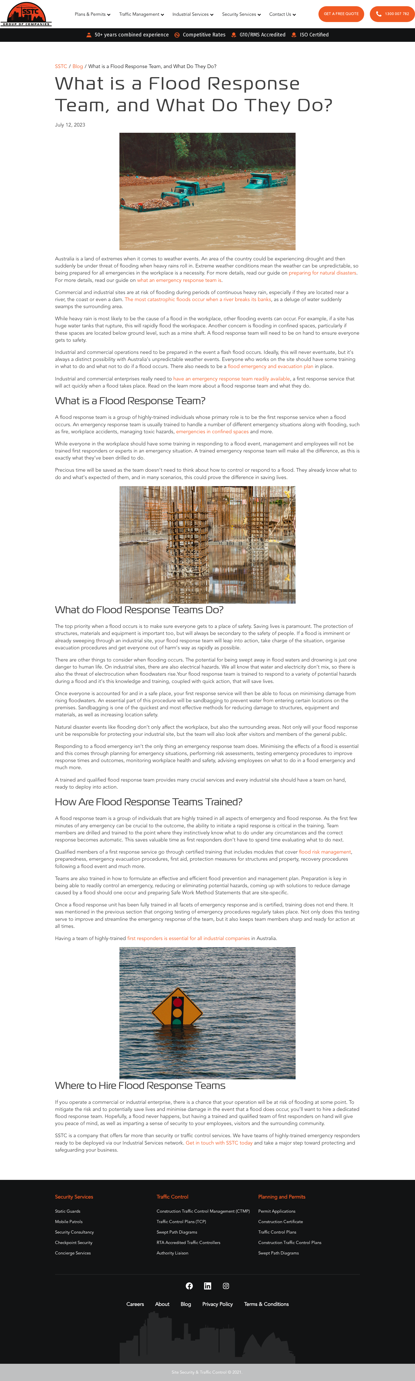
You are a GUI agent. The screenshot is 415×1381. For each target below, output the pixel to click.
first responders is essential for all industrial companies (188, 938)
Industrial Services (190, 14)
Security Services (239, 14)
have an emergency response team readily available (231, 379)
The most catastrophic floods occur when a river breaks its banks (198, 299)
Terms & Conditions (266, 1304)
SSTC (61, 66)
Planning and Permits (281, 1197)
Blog (78, 66)
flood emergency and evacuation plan (270, 366)
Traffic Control (172, 1197)
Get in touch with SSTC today (219, 1143)
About (162, 1304)
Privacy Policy (217, 1304)
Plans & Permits (90, 14)
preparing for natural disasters (322, 273)
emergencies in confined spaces (212, 432)
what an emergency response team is (179, 280)
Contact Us (280, 14)
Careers (135, 1304)
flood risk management (325, 852)
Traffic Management (139, 14)
